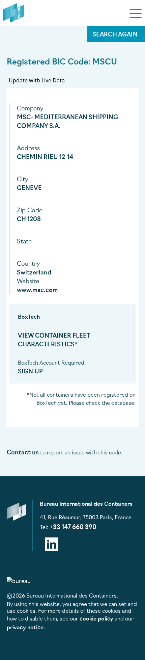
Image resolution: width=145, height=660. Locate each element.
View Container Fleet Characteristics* (54, 339)
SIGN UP (30, 370)
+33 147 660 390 (73, 526)
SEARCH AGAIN (115, 33)
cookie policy (96, 618)
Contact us (23, 451)
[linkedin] (51, 542)
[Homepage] (13, 11)
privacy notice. (26, 627)
